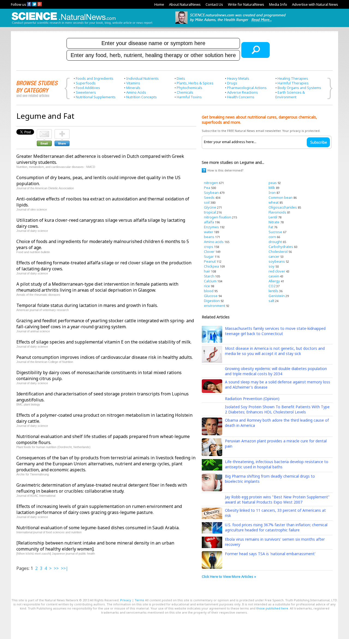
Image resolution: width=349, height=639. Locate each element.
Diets (181, 78)
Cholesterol (278, 251)
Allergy (274, 281)
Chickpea (211, 266)
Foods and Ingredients (94, 78)
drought (275, 241)
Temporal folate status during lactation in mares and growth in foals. (87, 305)
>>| (64, 568)
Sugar (209, 256)
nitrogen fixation (217, 217)
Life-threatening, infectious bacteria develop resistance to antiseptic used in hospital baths (276, 464)
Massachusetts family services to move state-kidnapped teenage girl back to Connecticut (275, 331)
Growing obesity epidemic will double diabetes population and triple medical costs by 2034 (276, 371)
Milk (272, 187)
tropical (210, 212)
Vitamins (133, 83)
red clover (277, 271)
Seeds (209, 197)
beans (209, 236)
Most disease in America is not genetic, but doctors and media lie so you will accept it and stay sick (275, 351)
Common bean (281, 197)
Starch (209, 276)
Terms (139, 600)
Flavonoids (277, 212)
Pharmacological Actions (247, 87)
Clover (209, 251)
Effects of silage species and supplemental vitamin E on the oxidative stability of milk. (103, 342)
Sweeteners (86, 92)
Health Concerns (240, 96)
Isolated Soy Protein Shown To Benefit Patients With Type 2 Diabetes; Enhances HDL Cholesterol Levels (277, 409)
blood (208, 290)
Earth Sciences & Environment (290, 94)
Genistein (277, 295)
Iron (272, 192)
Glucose (211, 295)
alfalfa (209, 222)
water (208, 231)
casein (274, 276)
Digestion (212, 300)
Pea (207, 187)
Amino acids (214, 241)
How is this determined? (225, 170)
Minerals (133, 87)
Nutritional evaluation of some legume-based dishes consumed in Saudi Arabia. (97, 528)
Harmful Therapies (293, 83)
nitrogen (211, 182)
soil (207, 202)
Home (159, 4)
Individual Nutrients (142, 78)
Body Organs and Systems (299, 87)
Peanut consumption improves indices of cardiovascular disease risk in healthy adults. (104, 357)
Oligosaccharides (283, 207)
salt (271, 300)
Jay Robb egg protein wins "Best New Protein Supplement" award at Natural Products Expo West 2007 (277, 499)
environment (214, 305)
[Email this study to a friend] (44, 131)
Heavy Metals (238, 78)
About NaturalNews (185, 4)
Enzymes (211, 226)
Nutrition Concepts (141, 96)
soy (272, 266)
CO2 (272, 285)
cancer (274, 256)
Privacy (125, 600)
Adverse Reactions (242, 92)
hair (207, 271)
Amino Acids (136, 92)
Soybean (211, 192)
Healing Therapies (293, 78)
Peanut (210, 261)
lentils (273, 290)
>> (56, 568)
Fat (271, 226)
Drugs (232, 83)
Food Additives (88, 87)
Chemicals (185, 92)
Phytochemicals (189, 87)
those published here (272, 608)
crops (208, 246)
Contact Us (214, 4)
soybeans (277, 261)
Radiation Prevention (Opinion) (252, 398)
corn (272, 236)
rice (207, 285)
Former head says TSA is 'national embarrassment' (270, 553)
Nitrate (274, 222)
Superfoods (86, 83)
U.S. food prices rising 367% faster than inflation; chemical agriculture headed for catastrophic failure (276, 527)
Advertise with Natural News (315, 4)
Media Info (278, 4)
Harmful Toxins (189, 96)
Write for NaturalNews (246, 4)
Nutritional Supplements (96, 96)
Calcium (210, 281)
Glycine (210, 207)
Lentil (273, 217)
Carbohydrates (281, 246)
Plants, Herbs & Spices (195, 83)
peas (273, 182)
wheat (274, 202)
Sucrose (275, 231)
